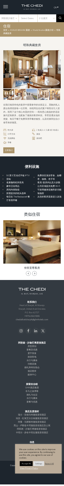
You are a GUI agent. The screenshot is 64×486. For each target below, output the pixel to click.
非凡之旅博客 (32, 391)
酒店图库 (32, 371)
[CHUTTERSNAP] (32, 69)
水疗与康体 (32, 360)
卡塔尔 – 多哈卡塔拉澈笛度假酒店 (32, 432)
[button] (5, 6)
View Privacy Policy (29, 468)
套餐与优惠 (32, 401)
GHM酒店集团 (32, 387)
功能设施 (32, 364)
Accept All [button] (26, 463)
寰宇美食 (32, 353)
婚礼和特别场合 (32, 367)
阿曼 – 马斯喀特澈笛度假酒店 (32, 422)
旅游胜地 (32, 357)
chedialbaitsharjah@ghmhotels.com (32, 319)
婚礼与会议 (32, 394)
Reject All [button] (49, 463)
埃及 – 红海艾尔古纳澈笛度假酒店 (32, 418)
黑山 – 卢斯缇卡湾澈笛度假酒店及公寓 (32, 425)
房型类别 (32, 346)
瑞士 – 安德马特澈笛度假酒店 (32, 414)
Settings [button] (38, 463)
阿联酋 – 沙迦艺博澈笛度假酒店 (32, 429)
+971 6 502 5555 (32, 316)
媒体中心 (32, 374)
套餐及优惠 (32, 349)
